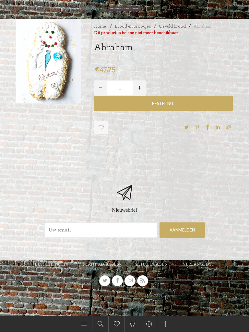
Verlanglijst (198, 264)
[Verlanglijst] (116, 324)
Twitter (187, 127)
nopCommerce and (119, 295)
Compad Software (155, 295)
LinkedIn (218, 127)
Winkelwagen (133, 324)
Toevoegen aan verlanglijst (101, 127)
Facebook (207, 127)
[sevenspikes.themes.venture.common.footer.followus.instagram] (130, 280)
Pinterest (197, 127)
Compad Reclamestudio (137, 304)
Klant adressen (101, 264)
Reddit (228, 127)
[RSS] (142, 280)
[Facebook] (117, 280)
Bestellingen (51, 264)
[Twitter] (104, 280)
